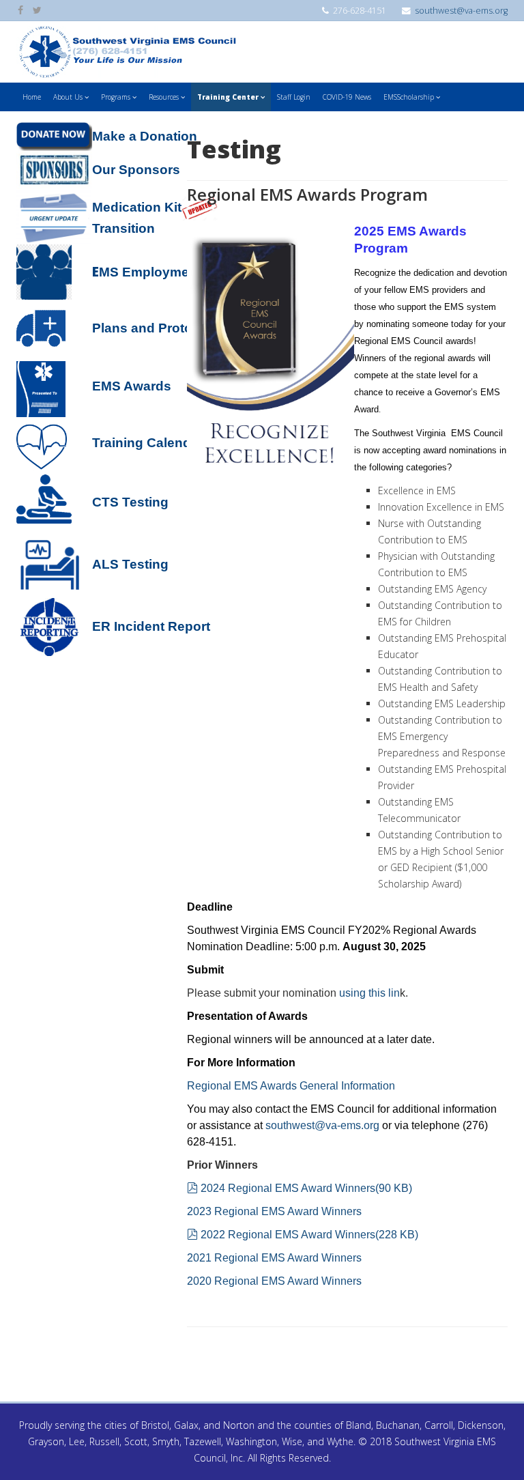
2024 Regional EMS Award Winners (306, 1188)
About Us (68, 97)
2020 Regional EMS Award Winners (274, 1281)
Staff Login (293, 97)
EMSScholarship (408, 97)
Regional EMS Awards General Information (291, 1086)
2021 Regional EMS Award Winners (274, 1258)
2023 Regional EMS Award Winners (274, 1211)
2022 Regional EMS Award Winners (309, 1234)
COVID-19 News (347, 97)
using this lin (369, 993)
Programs (115, 97)
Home (32, 97)
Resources (164, 97)
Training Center (228, 97)
